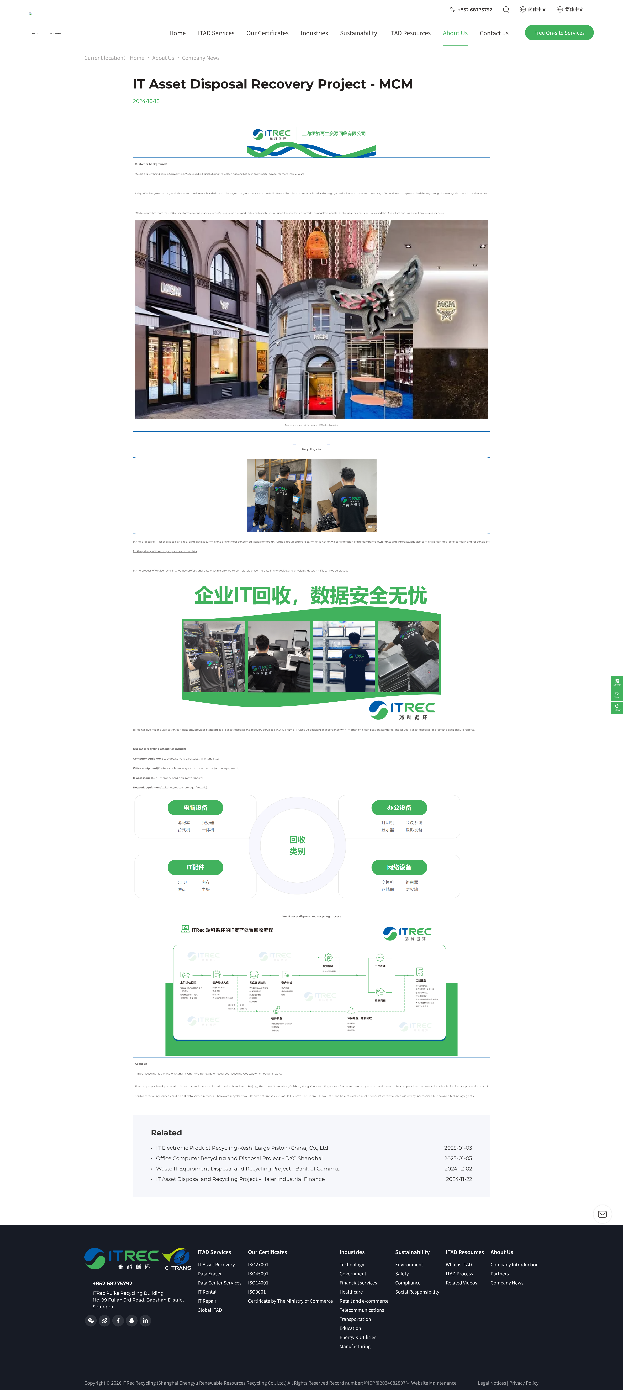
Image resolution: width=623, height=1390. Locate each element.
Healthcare (351, 1291)
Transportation (355, 1319)
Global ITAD (210, 1310)
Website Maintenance (434, 1382)
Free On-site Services (559, 32)
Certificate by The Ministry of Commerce (290, 1300)
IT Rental (207, 1291)
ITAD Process (459, 1273)
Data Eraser (210, 1273)
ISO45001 (258, 1273)
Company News (201, 57)
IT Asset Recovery (216, 1264)
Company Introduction (515, 1264)
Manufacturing (355, 1346)
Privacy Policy (524, 1382)
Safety (402, 1273)
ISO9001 (257, 1291)
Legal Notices (492, 1382)
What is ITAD (459, 1264)
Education (350, 1328)
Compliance (408, 1282)
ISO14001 (258, 1282)
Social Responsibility (417, 1291)
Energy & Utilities (358, 1337)
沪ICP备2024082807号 (386, 1382)
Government (353, 1273)
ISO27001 (258, 1264)
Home (137, 57)
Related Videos (461, 1282)
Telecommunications (362, 1310)
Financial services (358, 1282)
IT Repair (207, 1300)
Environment (409, 1264)
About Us (163, 57)
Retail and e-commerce (364, 1300)
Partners (500, 1273)
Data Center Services (219, 1282)
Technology (352, 1264)
